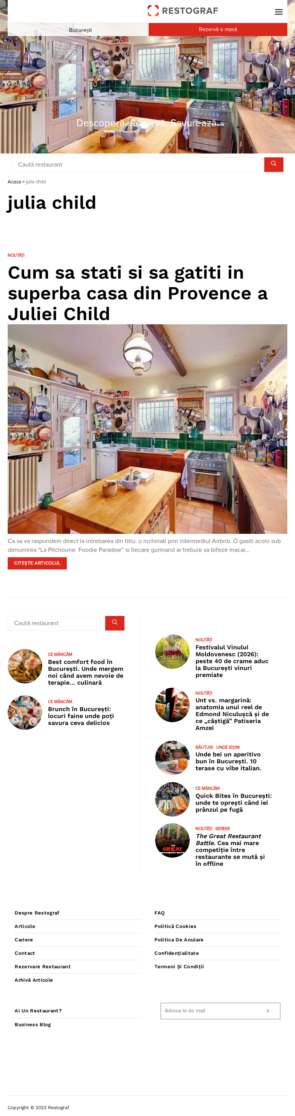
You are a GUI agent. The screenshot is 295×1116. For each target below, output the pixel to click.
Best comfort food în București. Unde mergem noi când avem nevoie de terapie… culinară (85, 672)
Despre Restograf (37, 913)
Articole (25, 926)
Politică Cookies (175, 926)
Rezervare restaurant (43, 966)
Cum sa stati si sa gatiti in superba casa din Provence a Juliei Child (138, 293)
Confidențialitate (176, 953)
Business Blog (33, 1024)
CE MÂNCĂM (60, 654)
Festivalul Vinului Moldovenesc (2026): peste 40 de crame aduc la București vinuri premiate (232, 661)
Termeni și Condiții (179, 966)
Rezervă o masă (218, 29)
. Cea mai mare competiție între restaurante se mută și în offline (230, 849)
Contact (25, 953)
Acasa (14, 182)
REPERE (222, 829)
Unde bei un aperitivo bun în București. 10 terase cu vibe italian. (229, 761)
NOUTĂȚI (16, 255)
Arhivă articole (34, 980)
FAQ (159, 913)
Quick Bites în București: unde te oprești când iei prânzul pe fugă (234, 802)
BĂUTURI (204, 747)
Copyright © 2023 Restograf (39, 1107)
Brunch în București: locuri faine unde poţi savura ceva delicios (81, 715)
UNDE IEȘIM (228, 747)
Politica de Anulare (179, 940)
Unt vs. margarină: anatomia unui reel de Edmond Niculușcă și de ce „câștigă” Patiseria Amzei (232, 714)
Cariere (24, 940)
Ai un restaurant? (38, 1011)
